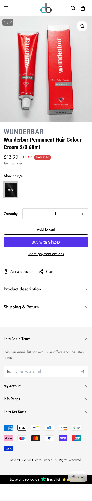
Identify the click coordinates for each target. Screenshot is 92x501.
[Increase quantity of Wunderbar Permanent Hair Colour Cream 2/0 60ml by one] (82, 214)
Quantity (11, 213)
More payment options (46, 254)
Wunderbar (24, 131)
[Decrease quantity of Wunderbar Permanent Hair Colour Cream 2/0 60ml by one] (28, 214)
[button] (82, 8)
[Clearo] (46, 8)
